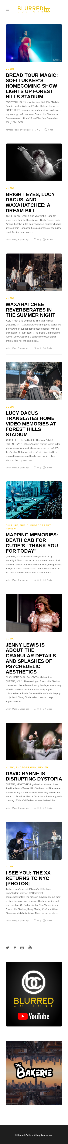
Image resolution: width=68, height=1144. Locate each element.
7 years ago (23, 580)
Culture (12, 525)
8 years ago (23, 808)
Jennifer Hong (12, 130)
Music (10, 69)
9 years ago (23, 920)
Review (11, 529)
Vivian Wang (11, 239)
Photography (40, 525)
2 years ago (25, 130)
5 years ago (23, 239)
